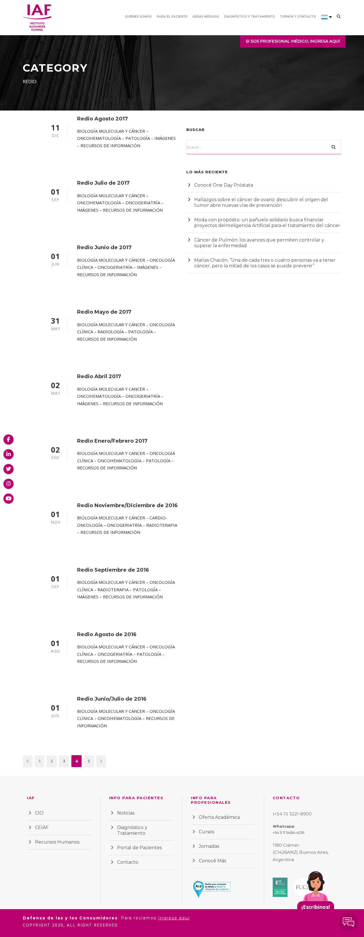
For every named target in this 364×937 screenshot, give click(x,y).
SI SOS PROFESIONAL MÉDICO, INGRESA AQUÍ (293, 41)
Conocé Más (212, 860)
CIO (39, 813)
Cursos (206, 831)
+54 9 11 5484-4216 (288, 832)
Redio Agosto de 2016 (106, 634)
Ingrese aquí (174, 918)
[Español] (324, 24)
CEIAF (42, 827)
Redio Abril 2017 (99, 376)
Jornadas (209, 846)
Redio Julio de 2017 (103, 183)
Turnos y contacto (298, 16)
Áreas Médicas (206, 16)
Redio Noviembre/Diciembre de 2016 (127, 505)
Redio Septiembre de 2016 (113, 570)
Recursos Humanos (57, 842)
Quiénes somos (138, 16)
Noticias (126, 813)
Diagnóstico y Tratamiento (249, 16)
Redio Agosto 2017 (102, 119)
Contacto (127, 862)
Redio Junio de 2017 (104, 247)
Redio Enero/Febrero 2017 (112, 441)
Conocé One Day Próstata (223, 185)
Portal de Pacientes (139, 847)
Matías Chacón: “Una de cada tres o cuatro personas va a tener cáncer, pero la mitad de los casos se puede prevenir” (265, 262)
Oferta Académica (219, 817)
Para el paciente (172, 16)
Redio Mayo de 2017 (104, 312)
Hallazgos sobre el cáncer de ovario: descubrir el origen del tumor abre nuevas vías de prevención (261, 202)
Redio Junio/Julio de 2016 (111, 699)
